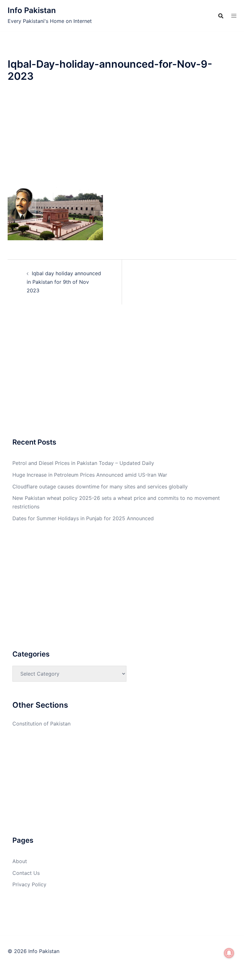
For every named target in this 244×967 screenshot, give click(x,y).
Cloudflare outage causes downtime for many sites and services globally (100, 486)
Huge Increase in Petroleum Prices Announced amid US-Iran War (89, 475)
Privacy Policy (29, 884)
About (19, 861)
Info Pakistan (32, 10)
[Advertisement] (122, 139)
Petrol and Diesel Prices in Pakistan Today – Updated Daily (83, 463)
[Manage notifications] (229, 953)
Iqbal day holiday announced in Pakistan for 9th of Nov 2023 (64, 282)
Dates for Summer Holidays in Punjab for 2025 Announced (83, 518)
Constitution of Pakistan (41, 723)
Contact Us (26, 873)
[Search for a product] (220, 15)
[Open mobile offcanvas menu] (233, 15)
